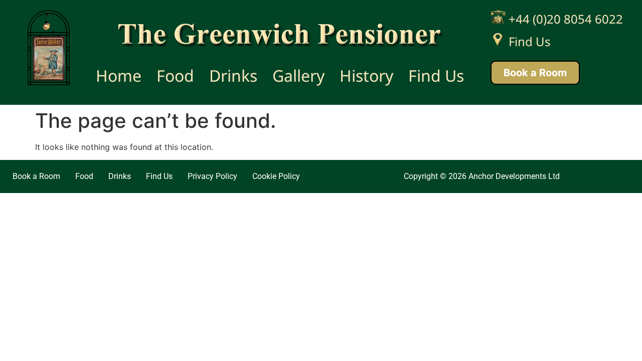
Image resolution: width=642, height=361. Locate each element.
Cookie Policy (276, 176)
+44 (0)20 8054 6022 (564, 19)
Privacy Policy (212, 176)
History (366, 75)
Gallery (298, 75)
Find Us (436, 75)
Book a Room (535, 73)
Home (118, 75)
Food (175, 75)
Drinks (233, 75)
